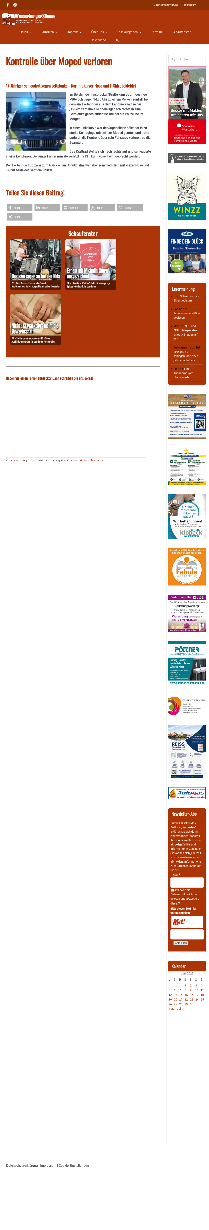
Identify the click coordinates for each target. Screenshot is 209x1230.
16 (191, 994)
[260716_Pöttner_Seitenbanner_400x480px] (187, 643)
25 (202, 999)
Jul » (180, 1008)
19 (170, 999)
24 (197, 999)
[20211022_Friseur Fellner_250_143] (187, 696)
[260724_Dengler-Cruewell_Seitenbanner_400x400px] (187, 450)
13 (175, 994)
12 (170, 994)
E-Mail (175, 875)
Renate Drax (18, 460)
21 (180, 999)
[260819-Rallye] (35, 241)
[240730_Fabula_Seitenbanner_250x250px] (187, 550)
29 (186, 1004)
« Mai (171, 1008)
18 (202, 994)
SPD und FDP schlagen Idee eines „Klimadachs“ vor (185, 356)
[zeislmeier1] (187, 789)
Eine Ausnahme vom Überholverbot (183, 373)
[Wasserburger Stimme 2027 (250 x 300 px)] (187, 396)
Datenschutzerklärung (184, 894)
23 (191, 999)
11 (202, 990)
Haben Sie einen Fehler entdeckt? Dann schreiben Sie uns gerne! (49, 378)
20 (175, 999)
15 (186, 994)
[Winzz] (187, 174)
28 (180, 1004)
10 (197, 990)
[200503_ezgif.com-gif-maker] (187, 496)
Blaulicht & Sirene (77, 460)
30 (191, 1004)
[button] (117, 40)
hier (177, 870)
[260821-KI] (35, 296)
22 (186, 999)
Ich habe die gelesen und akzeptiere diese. (184, 896)
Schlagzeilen (95, 460)
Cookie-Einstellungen (74, 1166)
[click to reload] (187, 922)
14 (180, 994)
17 (197, 994)
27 (175, 1004)
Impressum (48, 1166)
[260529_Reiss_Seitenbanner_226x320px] (187, 727)
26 (170, 1004)
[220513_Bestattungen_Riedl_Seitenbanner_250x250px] (187, 596)
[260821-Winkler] (90, 241)
